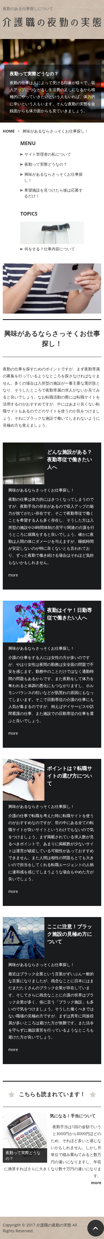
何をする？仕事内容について (49, 248)
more (13, 575)
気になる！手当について (73, 1115)
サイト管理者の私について (47, 154)
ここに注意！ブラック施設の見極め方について (69, 934)
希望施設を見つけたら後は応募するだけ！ (53, 193)
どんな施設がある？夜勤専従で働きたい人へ (69, 459)
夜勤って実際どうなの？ (34, 73)
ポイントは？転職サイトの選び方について (69, 775)
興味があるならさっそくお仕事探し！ (53, 177)
